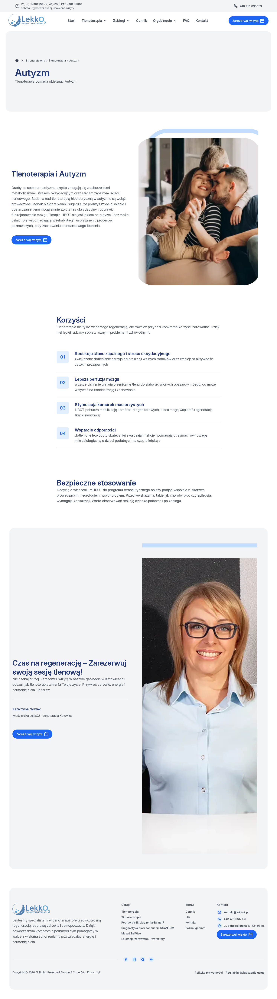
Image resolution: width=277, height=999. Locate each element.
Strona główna (35, 60)
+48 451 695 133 (251, 6)
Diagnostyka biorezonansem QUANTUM (147, 928)
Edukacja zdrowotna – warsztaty (143, 938)
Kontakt (202, 21)
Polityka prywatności (209, 972)
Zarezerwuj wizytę (245, 21)
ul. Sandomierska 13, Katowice (244, 925)
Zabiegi (119, 21)
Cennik (141, 21)
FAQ (186, 21)
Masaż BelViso (131, 933)
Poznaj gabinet (195, 928)
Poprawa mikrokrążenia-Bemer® (143, 922)
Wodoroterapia (131, 917)
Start (72, 21)
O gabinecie (162, 21)
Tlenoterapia (92, 21)
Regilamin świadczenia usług (245, 972)
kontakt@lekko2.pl (236, 912)
